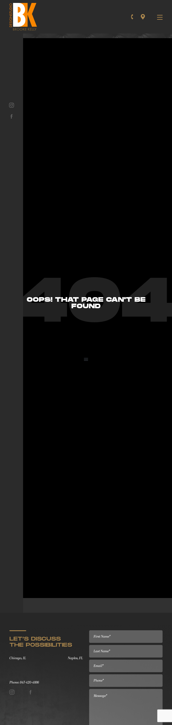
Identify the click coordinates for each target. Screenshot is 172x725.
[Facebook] (11, 116)
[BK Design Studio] (24, 16)
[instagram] (11, 104)
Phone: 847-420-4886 (24, 682)
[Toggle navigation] (159, 17)
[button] (86, 359)
